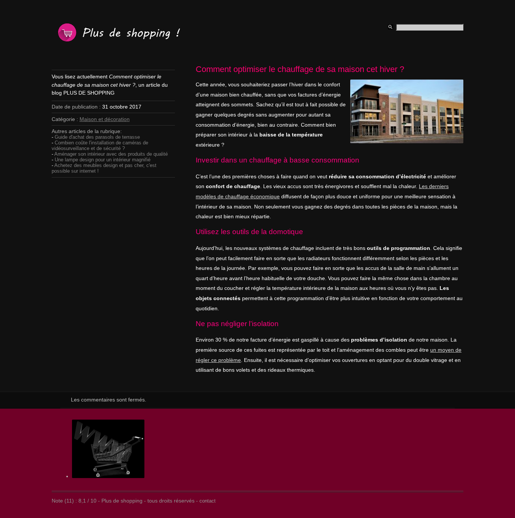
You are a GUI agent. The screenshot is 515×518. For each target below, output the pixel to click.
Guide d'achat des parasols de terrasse (97, 137)
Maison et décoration (105, 119)
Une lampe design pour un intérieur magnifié (102, 159)
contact (207, 501)
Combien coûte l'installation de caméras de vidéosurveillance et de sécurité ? (100, 145)
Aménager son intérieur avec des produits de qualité (111, 154)
